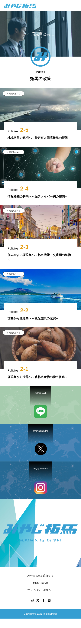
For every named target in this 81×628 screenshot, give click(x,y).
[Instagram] (32, 600)
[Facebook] (43, 600)
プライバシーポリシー (40, 590)
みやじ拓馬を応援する (40, 575)
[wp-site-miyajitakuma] (20, 6)
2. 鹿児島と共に (13, 94)
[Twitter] (38, 600)
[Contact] (49, 600)
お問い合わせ (40, 582)
